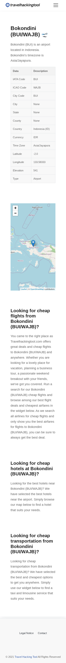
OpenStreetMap (37, 289)
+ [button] (15, 208)
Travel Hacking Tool (26, 656)
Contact (42, 633)
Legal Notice (26, 633)
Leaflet (24, 289)
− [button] (15, 213)
